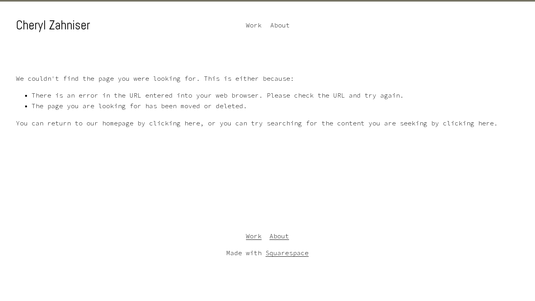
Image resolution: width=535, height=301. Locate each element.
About (280, 25)
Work (254, 25)
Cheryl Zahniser (53, 25)
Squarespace (287, 253)
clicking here (174, 123)
